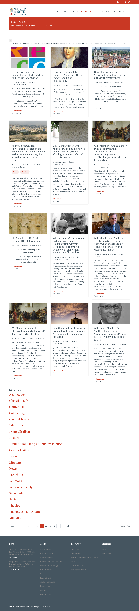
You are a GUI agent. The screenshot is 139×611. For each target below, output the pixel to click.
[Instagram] (129, 2)
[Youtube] (125, 2)
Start (13, 526)
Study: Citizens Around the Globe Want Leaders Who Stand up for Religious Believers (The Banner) (22, 565)
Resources (98, 12)
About (74, 12)
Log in (104, 549)
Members (110, 12)
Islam (13, 456)
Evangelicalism (19, 431)
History (106, 82)
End (67, 526)
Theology (32, 82)
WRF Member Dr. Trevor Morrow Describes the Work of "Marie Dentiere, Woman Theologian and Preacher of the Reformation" (69, 151)
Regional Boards (45, 578)
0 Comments (17, 110)
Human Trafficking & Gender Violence (35, 444)
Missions (74, 341)
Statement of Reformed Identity (51, 562)
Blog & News (85, 12)
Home (59, 12)
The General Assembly (47, 582)
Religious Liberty (20, 487)
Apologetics (17, 394)
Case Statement (45, 549)
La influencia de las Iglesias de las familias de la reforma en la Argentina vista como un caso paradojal (69, 332)
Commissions (44, 574)
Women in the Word (77, 566)
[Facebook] (118, 2)
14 (46, 526)
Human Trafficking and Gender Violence (84, 558)
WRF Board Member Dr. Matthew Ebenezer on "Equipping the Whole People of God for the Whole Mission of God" (110, 333)
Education (16, 425)
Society (14, 499)
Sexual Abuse (18, 493)
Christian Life (18, 401)
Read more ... (16, 113)
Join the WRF (106, 553)
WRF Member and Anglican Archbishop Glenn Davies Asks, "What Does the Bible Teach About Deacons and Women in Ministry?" (108, 243)
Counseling (17, 413)
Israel (15, 172)
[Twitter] (121, 2)
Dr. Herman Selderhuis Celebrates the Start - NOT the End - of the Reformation (28, 74)
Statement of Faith (46, 558)
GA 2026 (66, 12)
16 (54, 526)
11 (33, 526)
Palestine (25, 172)
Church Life (37, 165)
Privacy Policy (45, 586)
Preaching (16, 475)
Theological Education (24, 512)
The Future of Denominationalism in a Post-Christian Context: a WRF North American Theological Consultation (22, 553)
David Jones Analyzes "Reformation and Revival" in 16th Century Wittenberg (109, 74)
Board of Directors (46, 553)
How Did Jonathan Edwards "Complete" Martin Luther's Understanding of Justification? (68, 76)
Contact (43, 590)
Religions (58, 259)
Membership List (45, 570)
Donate (122, 12)
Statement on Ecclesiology (49, 566)
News (13, 468)
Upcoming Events (46, 594)
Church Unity (75, 549)
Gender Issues (19, 450)
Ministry (15, 518)
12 (37, 526)
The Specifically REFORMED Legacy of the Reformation (27, 239)
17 (58, 526)
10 (29, 526)
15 (50, 526)
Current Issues (19, 419)
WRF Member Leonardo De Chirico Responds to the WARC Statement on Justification (28, 330)
